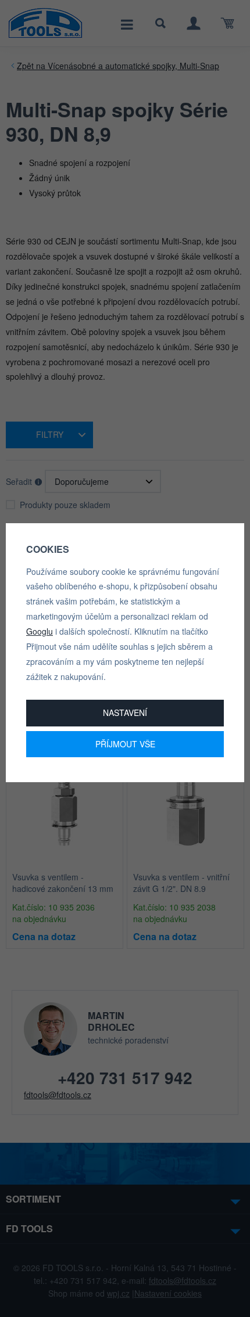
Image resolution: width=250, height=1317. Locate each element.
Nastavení (125, 712)
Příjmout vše (125, 744)
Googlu (39, 631)
